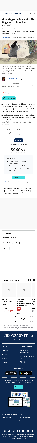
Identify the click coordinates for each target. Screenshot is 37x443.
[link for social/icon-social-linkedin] (32, 431)
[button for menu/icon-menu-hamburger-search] (34, 13)
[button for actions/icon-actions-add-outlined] (21, 79)
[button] (30, 13)
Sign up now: (5, 37)
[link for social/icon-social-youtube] (23, 431)
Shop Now (9, 319)
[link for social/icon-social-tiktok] (9, 431)
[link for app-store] (11, 373)
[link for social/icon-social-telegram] (27, 431)
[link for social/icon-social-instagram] (13, 431)
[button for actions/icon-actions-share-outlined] (33, 85)
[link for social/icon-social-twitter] (4, 431)
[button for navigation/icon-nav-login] (30, 13)
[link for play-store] (25, 373)
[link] (11, 13)
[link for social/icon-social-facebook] (18, 431)
